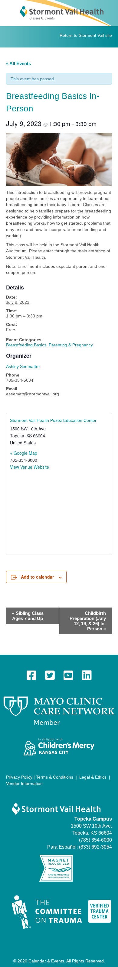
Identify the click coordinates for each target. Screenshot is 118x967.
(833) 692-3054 (95, 847)
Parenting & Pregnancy (71, 344)
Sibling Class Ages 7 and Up (28, 616)
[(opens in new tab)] (59, 710)
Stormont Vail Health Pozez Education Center (53, 420)
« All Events (18, 63)
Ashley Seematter (23, 366)
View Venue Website (29, 467)
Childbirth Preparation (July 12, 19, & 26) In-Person (88, 621)
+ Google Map (23, 453)
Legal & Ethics (93, 777)
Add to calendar (37, 577)
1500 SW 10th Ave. (91, 826)
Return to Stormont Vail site (86, 35)
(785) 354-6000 (95, 840)
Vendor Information (24, 783)
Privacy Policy (19, 777)
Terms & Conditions (54, 777)
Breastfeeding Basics (26, 344)
